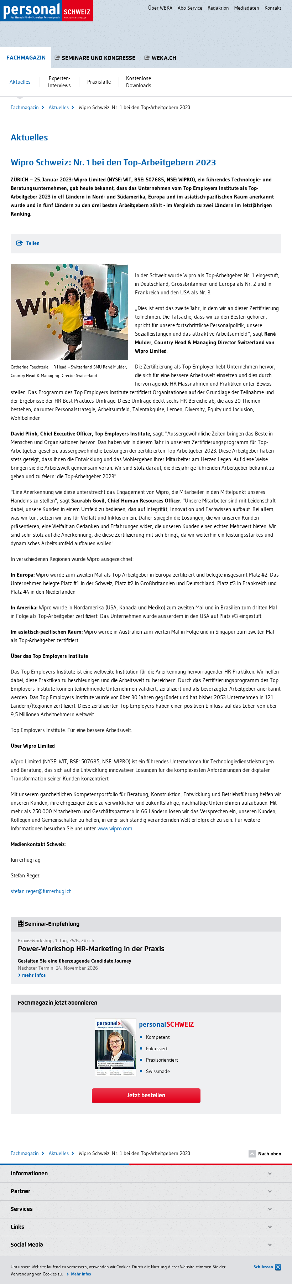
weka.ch (164, 58)
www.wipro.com (115, 828)
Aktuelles (59, 107)
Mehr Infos (81, 1274)
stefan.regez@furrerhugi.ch (41, 891)
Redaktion (218, 8)
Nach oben (269, 1153)
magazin (26, 57)
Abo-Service (190, 8)
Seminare (98, 58)
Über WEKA (160, 8)
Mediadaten (246, 8)
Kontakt (273, 8)
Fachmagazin (25, 107)
